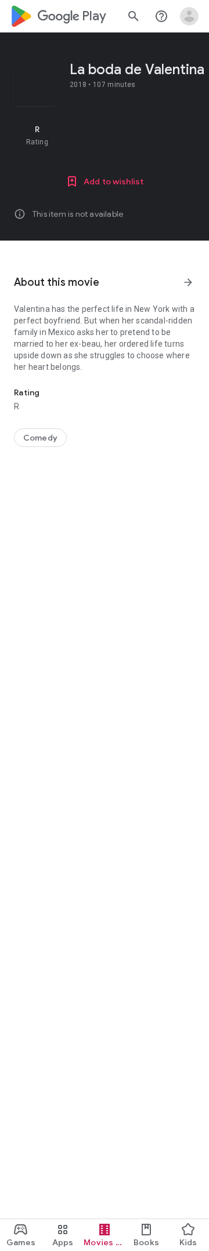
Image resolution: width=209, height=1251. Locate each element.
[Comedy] (40, 437)
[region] (104, 135)
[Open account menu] (189, 16)
